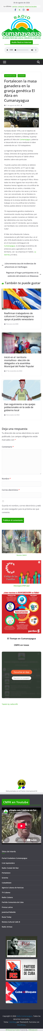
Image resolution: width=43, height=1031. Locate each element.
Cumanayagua (25, 139)
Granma (5, 878)
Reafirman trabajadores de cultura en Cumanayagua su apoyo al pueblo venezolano (19, 316)
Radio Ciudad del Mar (10, 868)
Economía (21, 75)
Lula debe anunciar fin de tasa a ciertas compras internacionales (24, 7)
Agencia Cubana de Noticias (13, 887)
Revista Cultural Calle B (11, 922)
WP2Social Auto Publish (13, 1030)
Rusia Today (6, 917)
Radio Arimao (7, 927)
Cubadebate (6, 883)
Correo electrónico (11, 490)
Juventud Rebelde (9, 912)
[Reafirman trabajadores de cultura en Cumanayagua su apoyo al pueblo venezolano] (21, 290)
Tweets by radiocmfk (10, 704)
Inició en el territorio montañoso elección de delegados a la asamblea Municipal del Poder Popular (19, 362)
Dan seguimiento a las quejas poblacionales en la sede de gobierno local (19, 407)
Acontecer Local (10, 75)
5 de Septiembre (8, 863)
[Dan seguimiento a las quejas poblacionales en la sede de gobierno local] (21, 381)
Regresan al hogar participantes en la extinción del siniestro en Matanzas (22, 274)
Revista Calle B (21, 555)
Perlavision (6, 873)
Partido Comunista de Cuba (13, 902)
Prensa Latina (7, 907)
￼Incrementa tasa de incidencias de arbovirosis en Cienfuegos (20, 265)
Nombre (6, 478)
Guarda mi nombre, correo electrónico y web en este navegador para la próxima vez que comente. (21, 509)
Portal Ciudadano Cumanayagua (14, 858)
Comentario (8, 447)
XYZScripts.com (32, 1030)
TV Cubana (6, 892)
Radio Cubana (7, 897)
